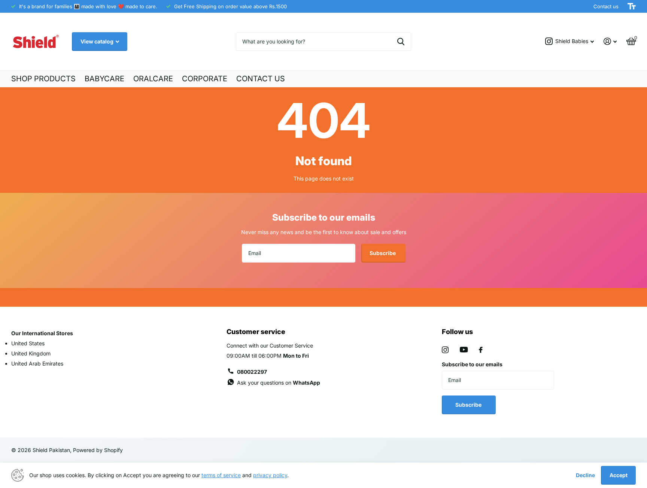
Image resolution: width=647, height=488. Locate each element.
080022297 (252, 372)
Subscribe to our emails (472, 364)
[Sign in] (610, 41)
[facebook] (481, 350)
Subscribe (383, 253)
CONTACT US (260, 78)
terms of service (221, 475)
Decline (585, 475)
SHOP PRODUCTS (43, 78)
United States (28, 343)
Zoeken (401, 41)
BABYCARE (104, 78)
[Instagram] (445, 349)
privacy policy (270, 475)
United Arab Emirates (37, 363)
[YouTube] (464, 349)
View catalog (98, 41)
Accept (619, 475)
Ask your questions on (278, 382)
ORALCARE (153, 78)
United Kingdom (31, 353)
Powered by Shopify (98, 450)
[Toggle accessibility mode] (632, 6)
